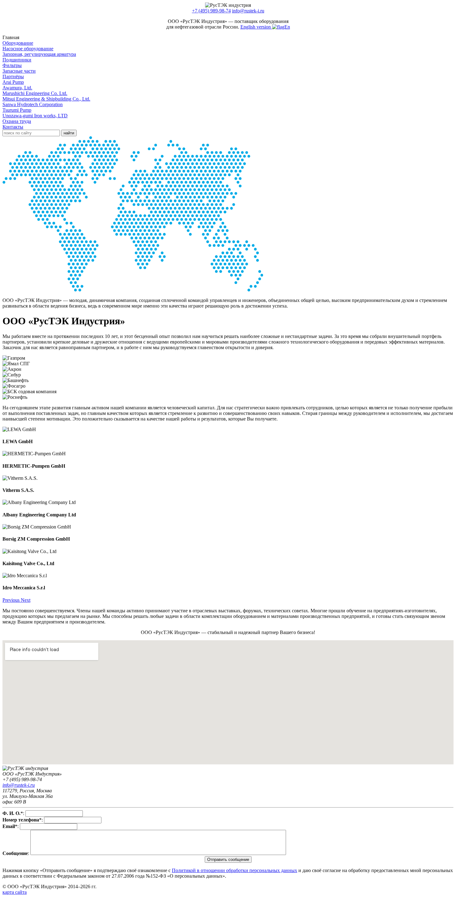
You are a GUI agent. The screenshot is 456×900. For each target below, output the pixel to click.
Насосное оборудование (27, 48)
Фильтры (12, 65)
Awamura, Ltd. (17, 87)
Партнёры (13, 76)
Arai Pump (13, 82)
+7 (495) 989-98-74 (211, 10)
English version (256, 26)
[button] (11, 600)
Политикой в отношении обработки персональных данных (234, 870)
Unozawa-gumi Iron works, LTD (35, 115)
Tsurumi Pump (16, 110)
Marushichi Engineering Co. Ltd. (34, 93)
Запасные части (19, 71)
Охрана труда (16, 121)
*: (13, 813)
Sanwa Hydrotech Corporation (32, 104)
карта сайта (14, 892)
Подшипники (16, 59)
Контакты (12, 126)
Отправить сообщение (228, 859)
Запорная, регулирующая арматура (39, 54)
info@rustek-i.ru (248, 10)
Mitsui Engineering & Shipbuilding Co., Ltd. (46, 98)
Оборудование (17, 43)
